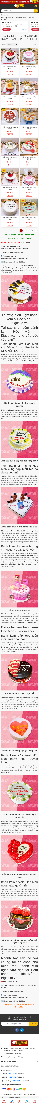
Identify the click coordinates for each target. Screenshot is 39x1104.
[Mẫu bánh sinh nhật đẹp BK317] (10, 116)
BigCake (19, 1094)
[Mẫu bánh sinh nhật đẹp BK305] (10, 207)
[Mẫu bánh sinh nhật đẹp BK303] (29, 207)
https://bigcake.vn (16, 252)
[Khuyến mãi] (19, 2)
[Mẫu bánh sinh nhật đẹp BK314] (10, 147)
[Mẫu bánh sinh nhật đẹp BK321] (10, 56)
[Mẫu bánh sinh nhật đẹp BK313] (29, 147)
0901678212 (18, 1053)
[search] (36, 11)
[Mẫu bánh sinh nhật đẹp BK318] (29, 86)
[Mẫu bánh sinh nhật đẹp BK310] (29, 177)
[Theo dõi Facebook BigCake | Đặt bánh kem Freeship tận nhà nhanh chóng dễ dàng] (17, 1030)
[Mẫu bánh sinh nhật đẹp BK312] (10, 177)
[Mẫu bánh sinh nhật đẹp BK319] (10, 86)
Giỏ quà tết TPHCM (13, 1097)
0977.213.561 (25, 242)
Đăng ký (33, 1023)
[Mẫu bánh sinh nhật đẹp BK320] (29, 56)
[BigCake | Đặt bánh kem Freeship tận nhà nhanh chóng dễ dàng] (19, 6)
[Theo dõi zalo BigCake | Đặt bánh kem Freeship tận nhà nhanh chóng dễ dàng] (22, 1030)
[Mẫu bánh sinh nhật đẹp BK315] (29, 116)
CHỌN (11, 74)
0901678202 (12, 1077)
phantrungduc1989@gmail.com (18, 1057)
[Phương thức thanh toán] (14, 1089)
